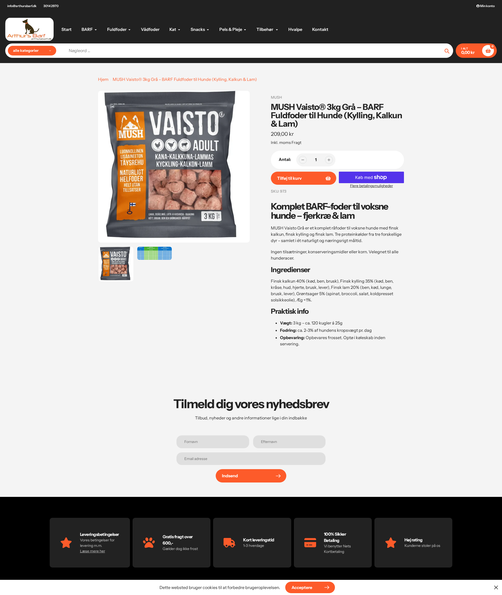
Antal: (285, 159)
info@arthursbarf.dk (22, 6)
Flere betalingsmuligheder (371, 185)
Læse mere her (92, 551)
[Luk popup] (496, 587)
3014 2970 (51, 6)
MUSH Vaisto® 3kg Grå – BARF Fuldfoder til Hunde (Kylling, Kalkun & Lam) (185, 79)
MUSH (276, 97)
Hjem (103, 79)
